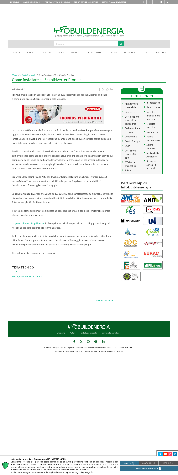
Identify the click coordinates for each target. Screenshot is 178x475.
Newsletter (160, 52)
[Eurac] (153, 253)
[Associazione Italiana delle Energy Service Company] (153, 242)
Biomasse (130, 111)
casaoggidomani (31, 2)
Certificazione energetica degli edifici (132, 120)
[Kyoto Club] (130, 231)
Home (14, 75)
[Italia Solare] (130, 253)
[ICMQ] (153, 209)
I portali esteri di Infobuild (57, 2)
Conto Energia (132, 141)
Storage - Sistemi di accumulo (27, 276)
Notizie (61, 52)
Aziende (30, 52)
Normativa (152, 131)
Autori (72, 333)
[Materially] (130, 220)
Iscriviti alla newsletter (114, 2)
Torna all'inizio (103, 300)
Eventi (145, 52)
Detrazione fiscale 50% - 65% (131, 154)
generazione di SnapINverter (30, 223)
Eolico (128, 170)
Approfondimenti (95, 52)
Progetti (114, 52)
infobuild (14, 2)
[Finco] (130, 264)
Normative (76, 52)
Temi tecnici (46, 52)
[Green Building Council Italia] (131, 276)
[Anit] (153, 198)
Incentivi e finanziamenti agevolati (153, 115)
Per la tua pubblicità (88, 333)
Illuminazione (153, 107)
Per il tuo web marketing (86, 2)
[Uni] (153, 220)
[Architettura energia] (130, 242)
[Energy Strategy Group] (130, 209)
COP (127, 145)
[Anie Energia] (153, 231)
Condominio (131, 136)
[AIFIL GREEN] (153, 264)
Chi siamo (61, 333)
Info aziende (130, 52)
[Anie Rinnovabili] (130, 198)
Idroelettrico (153, 102)
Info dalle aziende (27, 75)
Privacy (120, 351)
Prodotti (16, 52)
